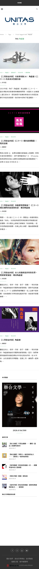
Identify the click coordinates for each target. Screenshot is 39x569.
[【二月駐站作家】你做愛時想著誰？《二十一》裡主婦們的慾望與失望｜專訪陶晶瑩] (19, 185)
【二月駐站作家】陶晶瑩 (10, 339)
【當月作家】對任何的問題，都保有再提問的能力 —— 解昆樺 (23, 486)
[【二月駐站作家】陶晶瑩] (19, 319)
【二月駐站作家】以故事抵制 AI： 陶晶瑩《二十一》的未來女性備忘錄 (19, 77)
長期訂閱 (14, 561)
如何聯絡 (29, 558)
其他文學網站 (20, 558)
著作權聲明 (23, 561)
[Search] (37, 9)
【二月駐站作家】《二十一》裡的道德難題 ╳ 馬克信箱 (18, 142)
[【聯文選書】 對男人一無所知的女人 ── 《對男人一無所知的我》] (4, 455)
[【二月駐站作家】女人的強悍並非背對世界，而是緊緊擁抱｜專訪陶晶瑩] (19, 252)
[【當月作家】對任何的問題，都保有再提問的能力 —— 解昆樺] (4, 486)
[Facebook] (12, 550)
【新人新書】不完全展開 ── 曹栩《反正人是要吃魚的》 (22, 444)
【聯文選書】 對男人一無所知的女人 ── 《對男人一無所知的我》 (21, 455)
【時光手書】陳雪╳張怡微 (18, 476)
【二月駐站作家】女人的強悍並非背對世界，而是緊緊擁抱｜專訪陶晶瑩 (18, 273)
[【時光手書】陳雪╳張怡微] (4, 477)
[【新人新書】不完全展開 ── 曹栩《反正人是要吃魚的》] (4, 444)
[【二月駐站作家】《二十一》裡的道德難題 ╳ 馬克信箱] (19, 120)
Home (19, 3)
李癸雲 (4, 82)
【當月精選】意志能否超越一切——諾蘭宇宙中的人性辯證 (23, 466)
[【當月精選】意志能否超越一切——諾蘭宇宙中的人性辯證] (4, 466)
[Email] (26, 550)
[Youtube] (22, 550)
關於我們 (9, 558)
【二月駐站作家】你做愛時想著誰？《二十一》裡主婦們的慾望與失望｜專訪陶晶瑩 (19, 206)
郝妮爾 (4, 211)
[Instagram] (17, 550)
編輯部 (4, 147)
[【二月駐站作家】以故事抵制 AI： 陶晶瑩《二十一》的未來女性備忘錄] (19, 56)
